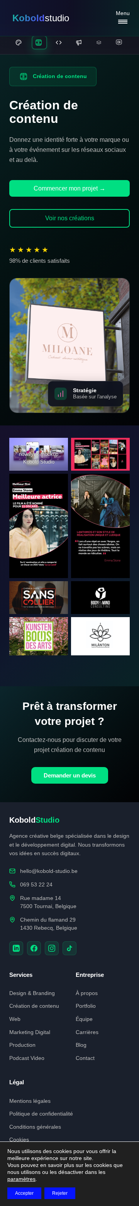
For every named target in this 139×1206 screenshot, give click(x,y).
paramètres (21, 1179)
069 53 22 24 (36, 884)
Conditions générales (35, 1127)
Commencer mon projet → (69, 188)
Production (22, 1045)
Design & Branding (32, 993)
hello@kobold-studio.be (49, 871)
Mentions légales (30, 1101)
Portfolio (86, 1006)
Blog (81, 1045)
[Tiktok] (69, 948)
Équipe (84, 1019)
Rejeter (60, 1193)
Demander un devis (70, 775)
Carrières (87, 1032)
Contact (85, 1058)
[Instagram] (52, 948)
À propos (87, 993)
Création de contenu (34, 1006)
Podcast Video (26, 1058)
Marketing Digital (29, 1032)
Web (14, 1019)
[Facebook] (34, 948)
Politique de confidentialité (41, 1114)
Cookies (19, 1139)
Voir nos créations (69, 218)
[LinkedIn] (16, 948)
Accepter (24, 1193)
